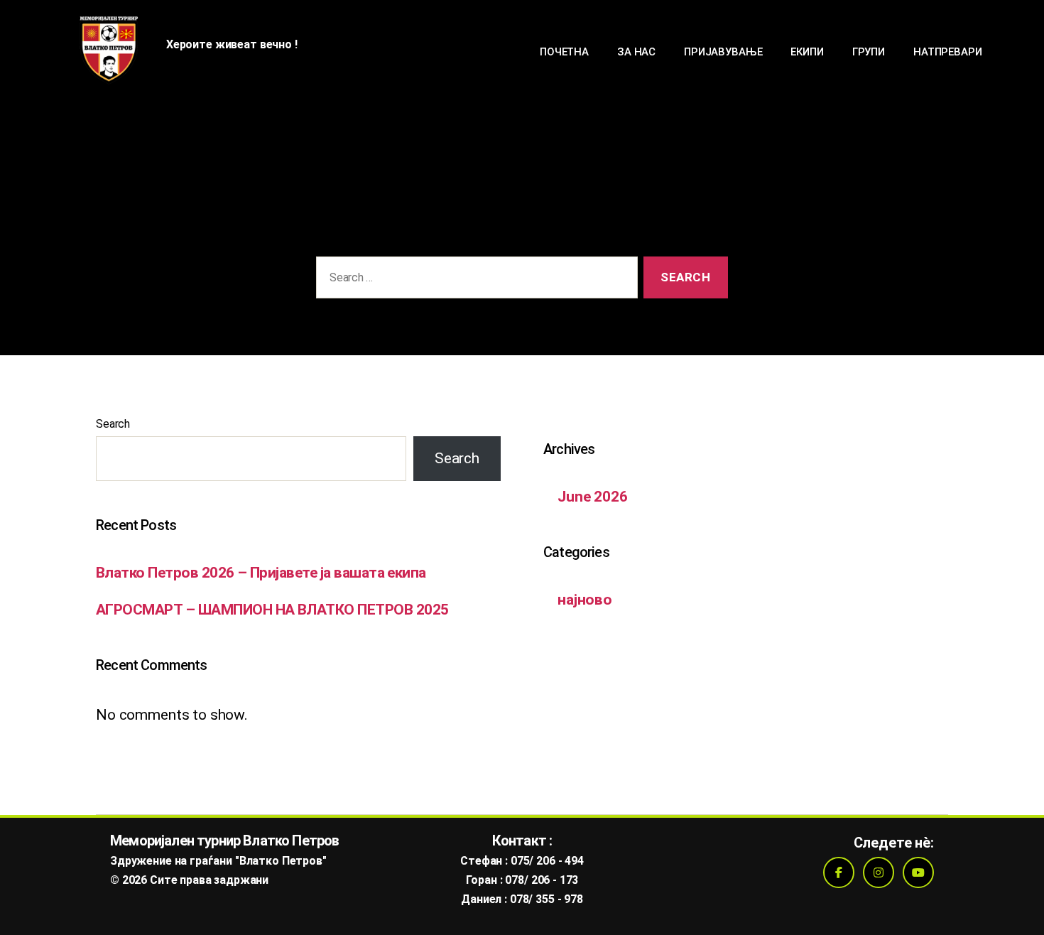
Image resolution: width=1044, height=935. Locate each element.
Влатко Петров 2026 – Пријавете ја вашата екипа (261, 572)
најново (585, 599)
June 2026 (593, 496)
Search (113, 424)
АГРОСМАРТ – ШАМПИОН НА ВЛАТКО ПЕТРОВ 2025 (272, 609)
